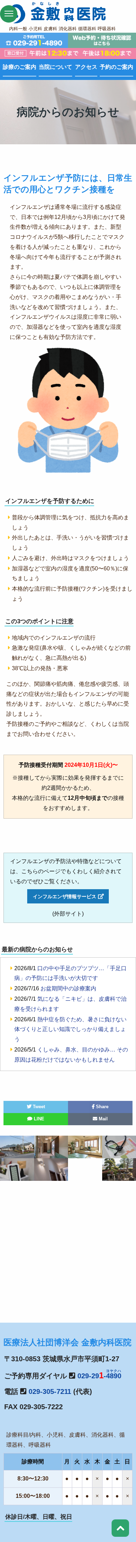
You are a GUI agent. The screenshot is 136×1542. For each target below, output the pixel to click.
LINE (38, 1118)
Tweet (38, 1106)
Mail (102, 1118)
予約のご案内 (116, 67)
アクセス (86, 67)
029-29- (99, 1376)
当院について (55, 67)
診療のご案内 (19, 67)
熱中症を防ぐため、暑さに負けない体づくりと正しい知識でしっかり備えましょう (70, 1029)
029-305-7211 (50, 1391)
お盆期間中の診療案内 (68, 988)
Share (101, 1106)
